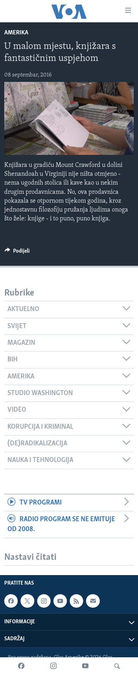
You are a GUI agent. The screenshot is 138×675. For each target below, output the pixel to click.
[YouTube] (85, 666)
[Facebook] (21, 666)
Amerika (16, 33)
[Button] (17, 252)
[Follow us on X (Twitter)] (27, 601)
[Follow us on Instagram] (44, 601)
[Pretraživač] (117, 666)
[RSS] (76, 601)
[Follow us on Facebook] (11, 601)
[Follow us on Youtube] (60, 601)
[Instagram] (53, 666)
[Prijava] (92, 601)
